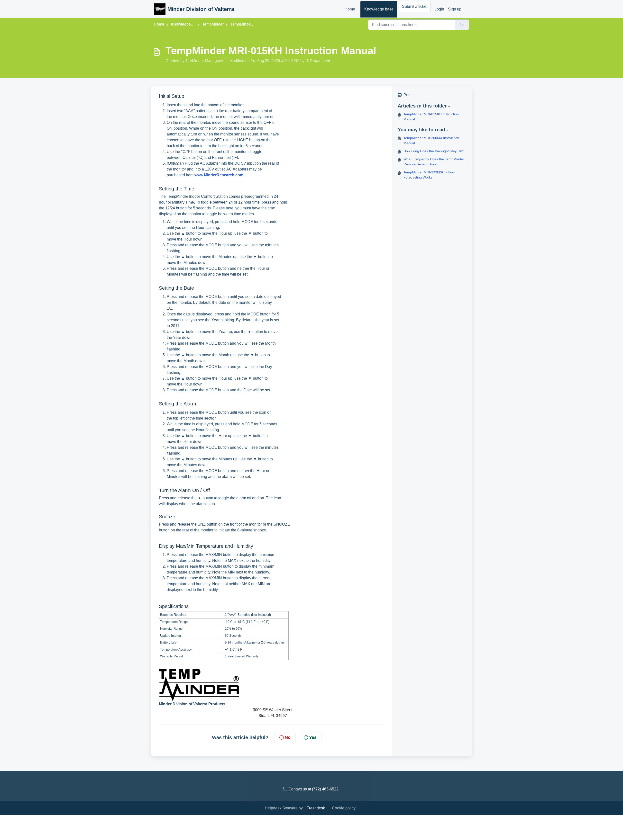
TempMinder (213, 24)
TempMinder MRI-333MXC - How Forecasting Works (429, 174)
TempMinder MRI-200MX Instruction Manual (431, 140)
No (288, 737)
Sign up (454, 9)
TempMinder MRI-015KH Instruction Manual (431, 116)
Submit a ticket (414, 6)
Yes (313, 737)
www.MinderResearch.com (218, 175)
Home (350, 9)
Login (439, 9)
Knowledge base (379, 9)
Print (407, 95)
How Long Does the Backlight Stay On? (433, 151)
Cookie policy (344, 808)
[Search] (462, 24)
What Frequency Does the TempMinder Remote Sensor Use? (433, 161)
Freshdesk (316, 808)
